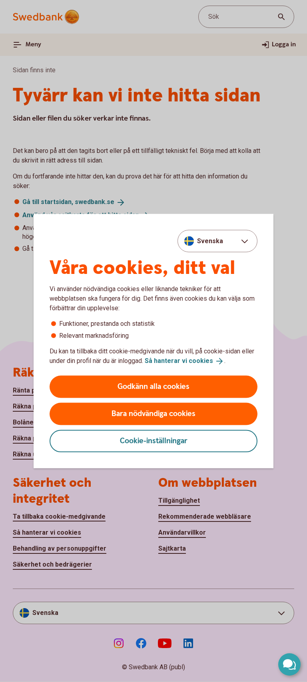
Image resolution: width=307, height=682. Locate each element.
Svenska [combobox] (210, 241)
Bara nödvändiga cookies (153, 413)
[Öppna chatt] (289, 664)
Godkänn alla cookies (153, 386)
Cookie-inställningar (153, 441)
